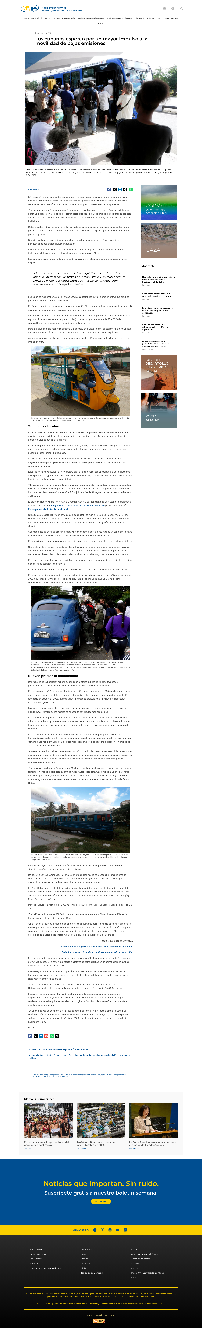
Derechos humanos (64, 18)
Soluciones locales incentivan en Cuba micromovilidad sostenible (97, 952)
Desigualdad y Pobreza (120, 18)
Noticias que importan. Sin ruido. (101, 1183)
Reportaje (67, 1049)
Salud (101, 23)
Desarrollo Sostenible (91, 18)
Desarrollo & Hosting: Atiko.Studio (101, 1315)
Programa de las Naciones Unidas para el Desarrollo (78, 505)
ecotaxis (63, 1055)
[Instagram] (109, 1229)
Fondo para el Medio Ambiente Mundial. (48, 509)
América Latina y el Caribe (41, 1055)
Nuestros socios (38, 1254)
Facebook (85, 1263)
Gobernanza (154, 18)
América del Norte (140, 1259)
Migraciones (171, 18)
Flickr (83, 1268)
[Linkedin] (125, 1229)
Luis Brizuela (34, 189)
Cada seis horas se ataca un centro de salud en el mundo (156, 294)
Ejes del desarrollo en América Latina (85, 1055)
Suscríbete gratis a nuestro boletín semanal (101, 1193)
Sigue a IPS (86, 1249)
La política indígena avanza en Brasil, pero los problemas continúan (157, 310)
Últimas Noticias (33, 18)
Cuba (56, 1055)
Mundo (134, 1277)
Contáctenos (36, 1259)
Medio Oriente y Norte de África (147, 1273)
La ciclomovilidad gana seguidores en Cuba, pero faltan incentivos (97, 946)
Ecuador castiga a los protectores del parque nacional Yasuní (46, 1143)
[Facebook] (94, 1229)
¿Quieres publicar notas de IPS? (46, 1268)
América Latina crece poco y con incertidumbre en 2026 (96, 1143)
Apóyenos (35, 1263)
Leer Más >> (147, 285)
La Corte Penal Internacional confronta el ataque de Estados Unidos (152, 1143)
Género (140, 18)
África (134, 1249)
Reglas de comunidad (91, 1273)
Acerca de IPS (37, 1249)
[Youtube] (117, 1229)
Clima (48, 18)
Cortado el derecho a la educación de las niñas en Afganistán (155, 327)
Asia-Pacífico (138, 1263)
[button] (181, 8)
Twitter (84, 1259)
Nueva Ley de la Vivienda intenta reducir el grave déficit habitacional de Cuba (158, 279)
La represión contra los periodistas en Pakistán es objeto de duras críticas (155, 343)
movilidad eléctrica (112, 1055)
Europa (135, 1268)
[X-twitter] (102, 1229)
